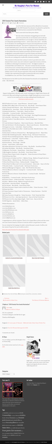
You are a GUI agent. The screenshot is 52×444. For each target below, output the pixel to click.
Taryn (7, 307)
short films (8, 435)
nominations (34, 294)
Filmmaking (9, 422)
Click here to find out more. (26, 99)
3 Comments (21, 23)
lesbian (10, 425)
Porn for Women (14, 294)
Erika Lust (17, 415)
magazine (13, 425)
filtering (20, 422)
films (30, 294)
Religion (11, 433)
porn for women (13, 430)
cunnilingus (13, 415)
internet (7, 425)
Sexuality (4, 435)
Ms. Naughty (13, 23)
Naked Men (6, 428)
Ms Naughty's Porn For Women (27, 5)
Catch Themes (44, 442)
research (16, 433)
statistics (13, 435)
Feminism (5, 294)
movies (20, 425)
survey (16, 435)
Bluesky (35, 384)
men (16, 425)
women (4, 437)
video (20, 435)
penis (19, 428)
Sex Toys (22, 433)
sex (20, 433)
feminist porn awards (24, 294)
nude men (15, 428)
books (21, 413)
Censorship (6, 415)
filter (17, 422)
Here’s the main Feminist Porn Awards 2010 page (15, 229)
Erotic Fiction (5, 418)
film (19, 420)
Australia (5, 413)
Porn (9, 294)
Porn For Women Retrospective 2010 (18, 328)
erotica (22, 415)
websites (39, 294)
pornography (7, 433)
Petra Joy (22, 428)
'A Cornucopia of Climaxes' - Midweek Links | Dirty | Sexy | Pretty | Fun (26, 323)
